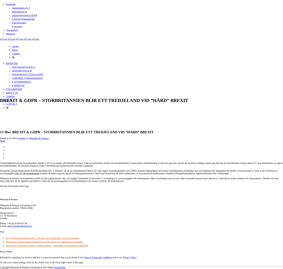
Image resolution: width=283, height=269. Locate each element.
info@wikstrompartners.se (19, 226)
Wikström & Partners (39, 138)
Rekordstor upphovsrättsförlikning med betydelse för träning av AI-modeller (44, 241)
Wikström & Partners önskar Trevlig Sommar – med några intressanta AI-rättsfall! (47, 245)
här (26, 186)
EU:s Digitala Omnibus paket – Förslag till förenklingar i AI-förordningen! (43, 238)
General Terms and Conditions (98, 257)
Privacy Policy (129, 257)
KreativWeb (59, 267)
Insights (22, 138)
